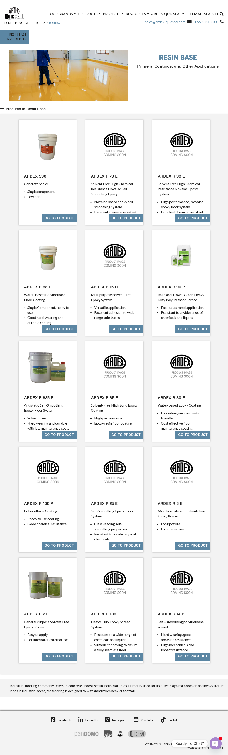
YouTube (147, 720)
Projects (112, 14)
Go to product (59, 218)
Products (88, 14)
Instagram (119, 720)
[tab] (115, 109)
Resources (136, 14)
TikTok (173, 720)
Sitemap (194, 14)
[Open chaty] (216, 744)
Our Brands (61, 14)
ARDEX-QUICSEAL (166, 14)
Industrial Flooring (28, 22)
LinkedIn (92, 720)
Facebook (64, 720)
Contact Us (153, 744)
